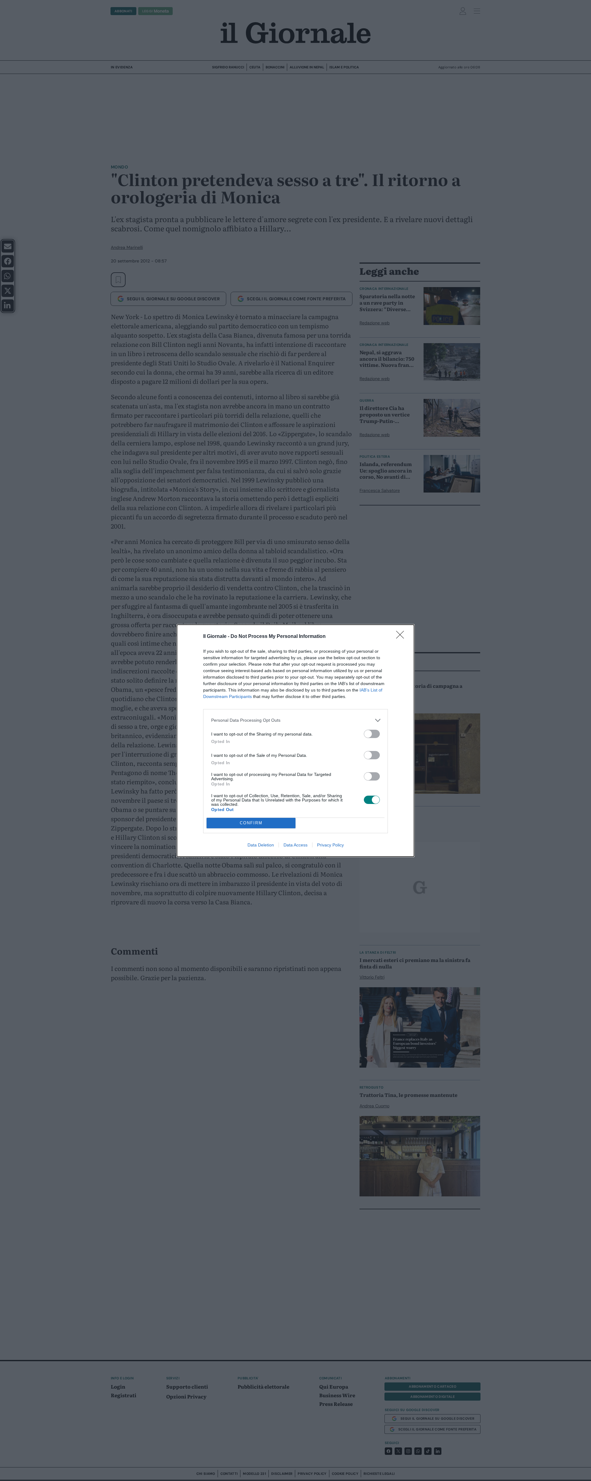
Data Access (295, 844)
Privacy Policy (330, 844)
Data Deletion (260, 844)
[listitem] (295, 720)
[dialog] (295, 741)
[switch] (372, 734)
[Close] (402, 637)
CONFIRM (251, 823)
